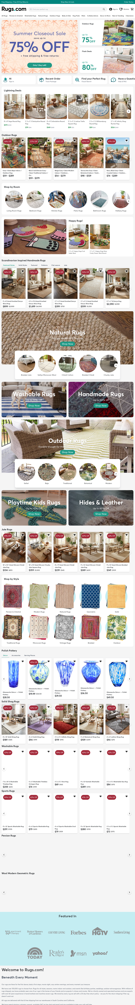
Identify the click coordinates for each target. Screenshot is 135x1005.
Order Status (128, 2)
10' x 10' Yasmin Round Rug (38, 961)
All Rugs (5, 16)
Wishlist (126, 9)
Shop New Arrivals (67, 2)
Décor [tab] (5, 655)
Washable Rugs (30, 16)
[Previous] (4, 159)
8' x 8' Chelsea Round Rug (12, 961)
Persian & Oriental (16, 16)
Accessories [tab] (16, 655)
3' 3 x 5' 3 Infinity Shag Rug (64, 737)
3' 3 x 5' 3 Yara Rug (61, 782)
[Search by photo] (30, 9)
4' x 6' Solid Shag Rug (36, 737)
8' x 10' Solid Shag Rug (11, 737)
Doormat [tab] (20, 975)
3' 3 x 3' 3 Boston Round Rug (91, 961)
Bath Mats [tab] (32, 975)
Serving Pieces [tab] (29, 655)
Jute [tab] (65, 265)
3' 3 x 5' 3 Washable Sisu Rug (117, 782)
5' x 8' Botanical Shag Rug (90, 737)
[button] (129, 111)
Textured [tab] (34, 265)
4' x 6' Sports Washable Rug (39, 826)
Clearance (129, 16)
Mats (83, 16)
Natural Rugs (43, 16)
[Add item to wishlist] (22, 140)
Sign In (115, 9)
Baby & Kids (66, 16)
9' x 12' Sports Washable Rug (13, 826)
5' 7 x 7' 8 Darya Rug (114, 301)
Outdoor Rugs (55, 16)
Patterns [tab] (44, 265)
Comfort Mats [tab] (8, 975)
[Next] (129, 159)
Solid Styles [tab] (23, 265)
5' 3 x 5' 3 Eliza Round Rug (116, 961)
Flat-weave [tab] (55, 265)
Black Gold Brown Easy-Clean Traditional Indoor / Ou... (38, 173)
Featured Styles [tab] (9, 265)
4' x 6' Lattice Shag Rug (115, 737)
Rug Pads (76, 16)
